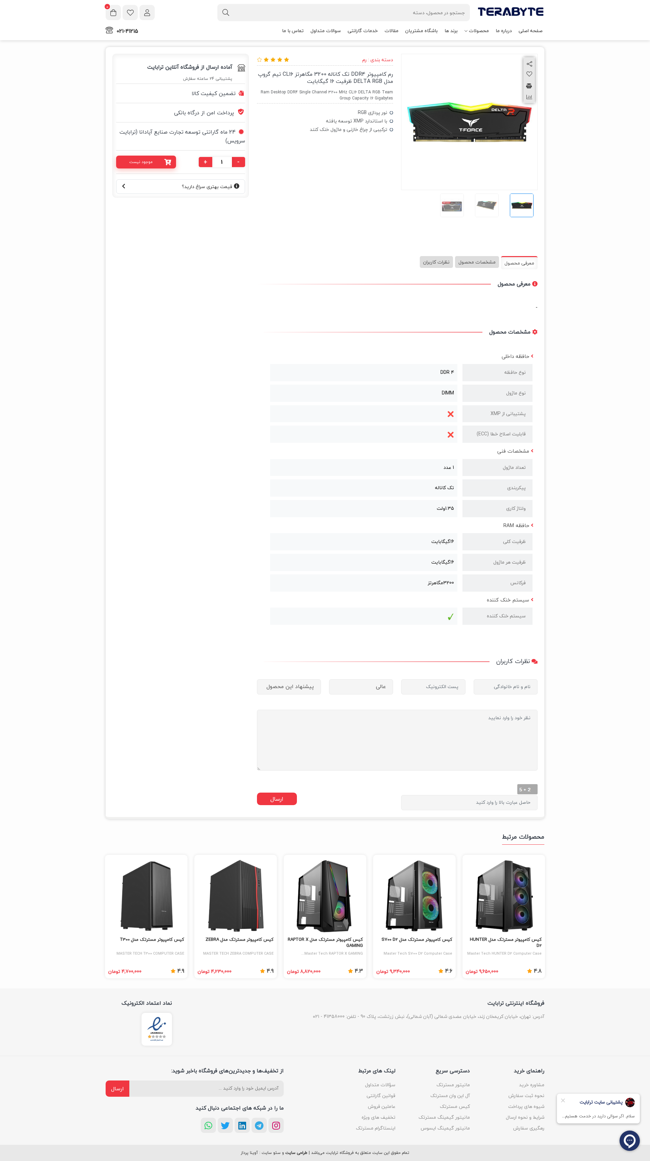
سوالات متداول (325, 30)
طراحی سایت (296, 1153)
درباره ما (504, 30)
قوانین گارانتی (381, 1095)
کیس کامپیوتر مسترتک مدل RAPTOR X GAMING (325, 942)
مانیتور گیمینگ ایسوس (445, 1128)
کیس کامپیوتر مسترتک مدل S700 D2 (417, 939)
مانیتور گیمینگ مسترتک (444, 1117)
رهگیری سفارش (528, 1128)
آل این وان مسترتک (450, 1095)
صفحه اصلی (531, 30)
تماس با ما (293, 30)
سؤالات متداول (380, 1084)
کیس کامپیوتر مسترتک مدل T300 (152, 939)
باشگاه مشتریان (421, 30)
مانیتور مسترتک (453, 1084)
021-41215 (127, 31)
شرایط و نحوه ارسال (525, 1117)
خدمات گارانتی (363, 30)
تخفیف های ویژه (378, 1117)
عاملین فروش (381, 1106)
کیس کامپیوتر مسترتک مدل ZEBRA (239, 939)
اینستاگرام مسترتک (375, 1128)
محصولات (479, 30)
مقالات (391, 30)
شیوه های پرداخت (526, 1106)
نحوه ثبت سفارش (526, 1095)
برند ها (451, 30)
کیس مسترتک (455, 1106)
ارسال (117, 1088)
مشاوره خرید (531, 1084)
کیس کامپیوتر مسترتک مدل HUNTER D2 (506, 942)
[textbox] (343, 12)
